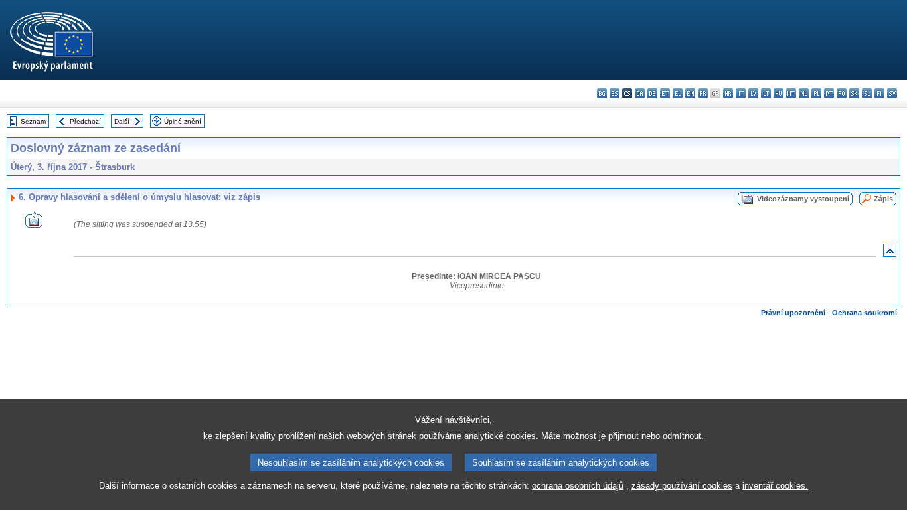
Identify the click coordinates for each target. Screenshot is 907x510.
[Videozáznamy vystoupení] (33, 224)
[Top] (889, 253)
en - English (690, 93)
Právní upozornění (793, 313)
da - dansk (640, 93)
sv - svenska (892, 93)
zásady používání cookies (681, 486)
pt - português (829, 93)
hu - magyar (778, 93)
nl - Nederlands (804, 93)
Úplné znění (182, 121)
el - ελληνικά (678, 93)
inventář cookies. (775, 486)
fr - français (703, 93)
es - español (614, 93)
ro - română (842, 93)
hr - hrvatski (728, 93)
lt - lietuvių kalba (766, 93)
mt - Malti (791, 93)
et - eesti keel (665, 93)
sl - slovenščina (867, 93)
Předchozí (85, 121)
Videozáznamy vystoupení (803, 199)
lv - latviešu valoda (753, 93)
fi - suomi (879, 93)
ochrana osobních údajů (577, 486)
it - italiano (741, 93)
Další (121, 121)
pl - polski (816, 93)
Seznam (33, 121)
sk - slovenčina (854, 93)
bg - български (602, 93)
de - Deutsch (652, 93)
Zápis (883, 199)
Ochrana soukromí (864, 313)
